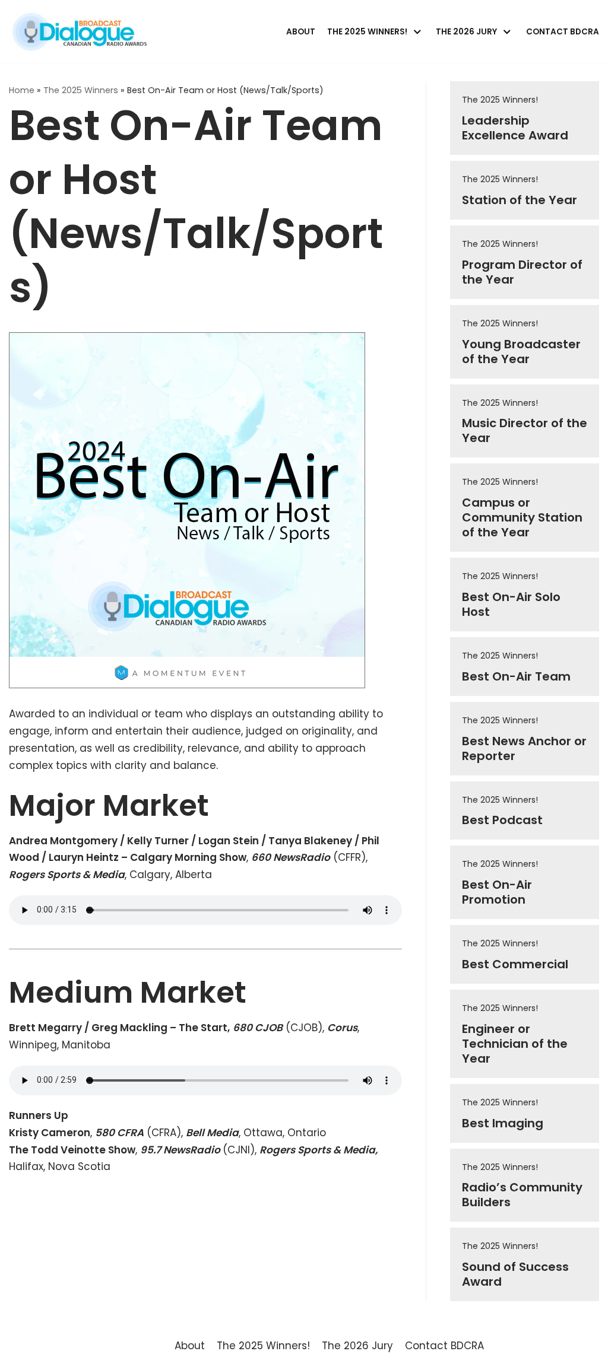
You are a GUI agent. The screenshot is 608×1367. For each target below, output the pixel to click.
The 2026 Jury (357, 1346)
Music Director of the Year (524, 430)
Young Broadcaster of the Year (521, 351)
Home (21, 90)
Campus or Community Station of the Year (522, 517)
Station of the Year (519, 200)
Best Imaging (502, 1123)
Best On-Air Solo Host (511, 604)
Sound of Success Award (515, 1274)
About (300, 31)
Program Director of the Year (522, 272)
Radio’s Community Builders (522, 1194)
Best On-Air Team (516, 676)
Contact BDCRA (562, 31)
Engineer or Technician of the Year (515, 1044)
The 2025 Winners (80, 90)
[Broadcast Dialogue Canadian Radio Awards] (79, 32)
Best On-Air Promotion (497, 892)
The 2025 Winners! (500, 100)
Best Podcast (502, 820)
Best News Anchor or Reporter (524, 748)
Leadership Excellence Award (515, 128)
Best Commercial (515, 964)
